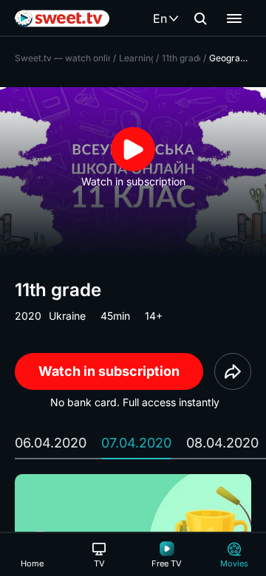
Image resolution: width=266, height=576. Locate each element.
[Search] (200, 18)
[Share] (232, 371)
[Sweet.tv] (62, 18)
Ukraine (67, 315)
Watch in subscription (109, 371)
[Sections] (234, 18)
